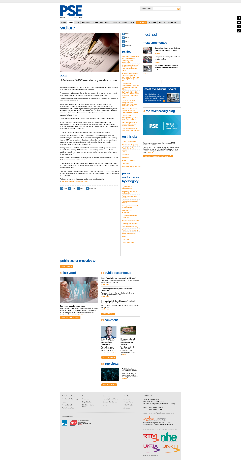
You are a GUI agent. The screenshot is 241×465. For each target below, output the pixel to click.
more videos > (67, 266)
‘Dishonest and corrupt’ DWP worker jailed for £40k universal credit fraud (130, 67)
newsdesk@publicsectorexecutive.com (162, 413)
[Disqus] (89, 224)
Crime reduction (128, 242)
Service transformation (130, 220)
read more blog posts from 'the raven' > (158, 156)
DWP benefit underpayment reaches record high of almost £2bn (130, 86)
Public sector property (130, 230)
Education (125, 239)
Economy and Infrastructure (127, 187)
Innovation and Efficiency (127, 211)
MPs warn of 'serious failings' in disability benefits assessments (130, 110)
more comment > (109, 357)
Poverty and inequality (130, 227)
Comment (92, 188)
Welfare (125, 236)
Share (82, 188)
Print (65, 188)
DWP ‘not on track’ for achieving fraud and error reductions (129, 124)
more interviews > (109, 385)
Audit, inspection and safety (129, 197)
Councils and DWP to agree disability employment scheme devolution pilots (129, 103)
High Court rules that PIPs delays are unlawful (130, 129)
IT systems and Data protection (129, 216)
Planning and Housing (129, 224)
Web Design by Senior (150, 455)
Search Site (146, 9)
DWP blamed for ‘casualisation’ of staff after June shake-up (130, 117)
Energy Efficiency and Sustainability (130, 207)
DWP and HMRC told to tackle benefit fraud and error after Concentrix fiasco (130, 94)
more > (83, 314)
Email (73, 188)
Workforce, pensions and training (129, 192)
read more (105, 284)
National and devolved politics (130, 202)
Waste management (129, 233)
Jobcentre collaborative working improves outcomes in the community (130, 59)
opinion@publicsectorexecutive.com (75, 181)
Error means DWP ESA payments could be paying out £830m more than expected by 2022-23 (130, 77)
